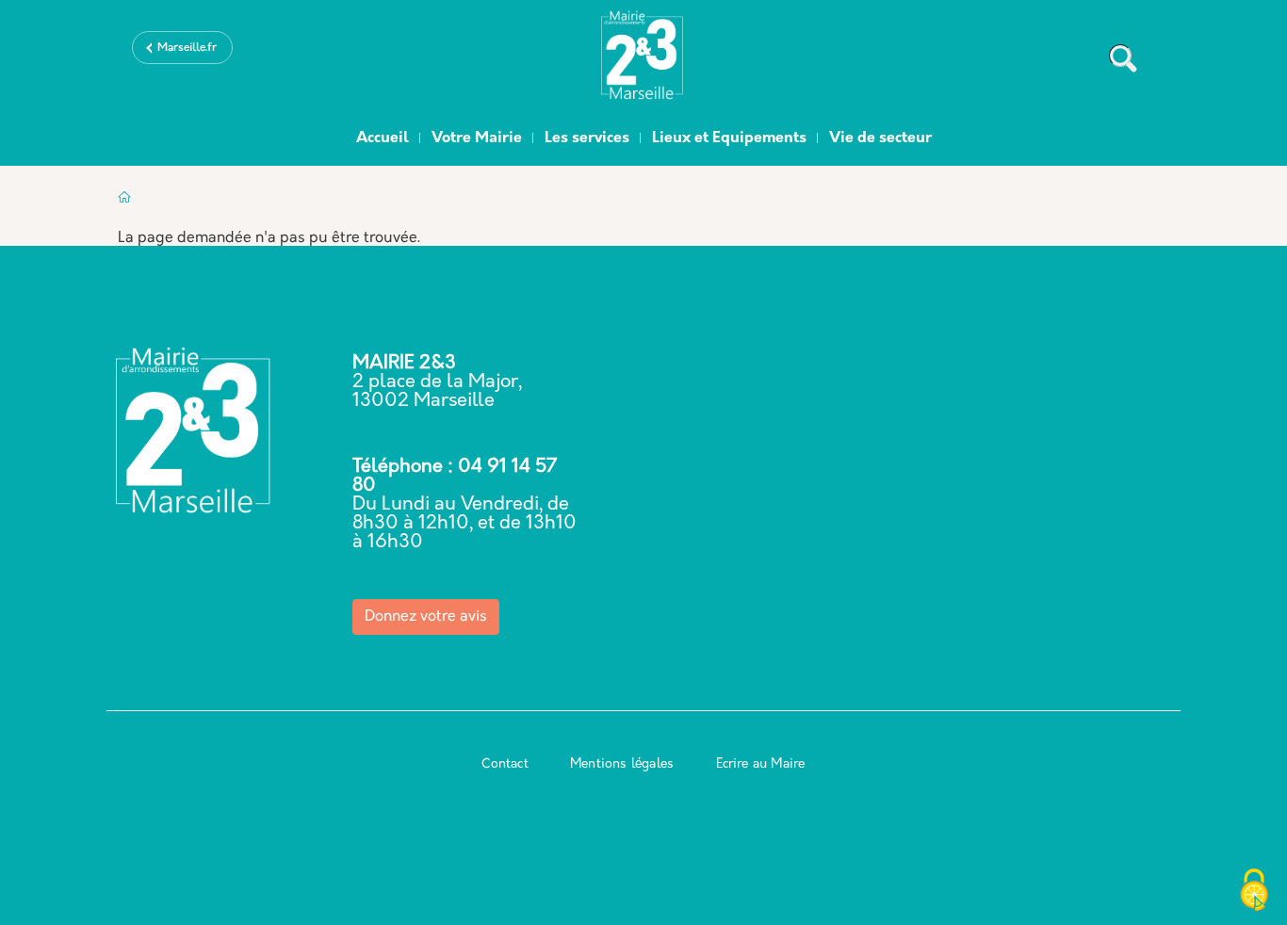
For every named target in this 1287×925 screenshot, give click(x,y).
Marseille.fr (187, 48)
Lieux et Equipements (729, 138)
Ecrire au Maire (761, 764)
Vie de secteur (880, 138)
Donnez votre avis (426, 617)
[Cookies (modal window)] (1254, 892)
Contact (504, 764)
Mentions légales (622, 764)
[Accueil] (643, 59)
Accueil (382, 138)
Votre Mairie (477, 138)
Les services (587, 138)
